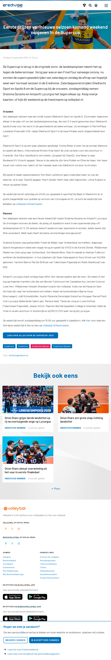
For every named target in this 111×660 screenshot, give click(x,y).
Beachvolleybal (9, 560)
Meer (57, 488)
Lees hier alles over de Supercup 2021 (30, 335)
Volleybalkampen (47, 571)
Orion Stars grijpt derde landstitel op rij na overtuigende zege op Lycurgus (28, 419)
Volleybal (7, 557)
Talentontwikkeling (48, 564)
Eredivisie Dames (40, 346)
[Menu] (106, 5)
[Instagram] (19, 529)
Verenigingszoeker (48, 560)
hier (88, 320)
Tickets (43, 567)
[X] (12, 529)
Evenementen (9, 567)
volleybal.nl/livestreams (29, 203)
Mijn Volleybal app (10, 571)
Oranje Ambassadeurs (49, 577)
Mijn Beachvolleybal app (13, 574)
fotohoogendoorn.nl (18, 355)
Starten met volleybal (49, 557)
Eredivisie (9, 346)
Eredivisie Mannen (62, 346)
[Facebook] (6, 529)
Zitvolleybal (8, 564)
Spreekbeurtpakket (48, 574)
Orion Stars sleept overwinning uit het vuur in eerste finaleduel (26, 470)
